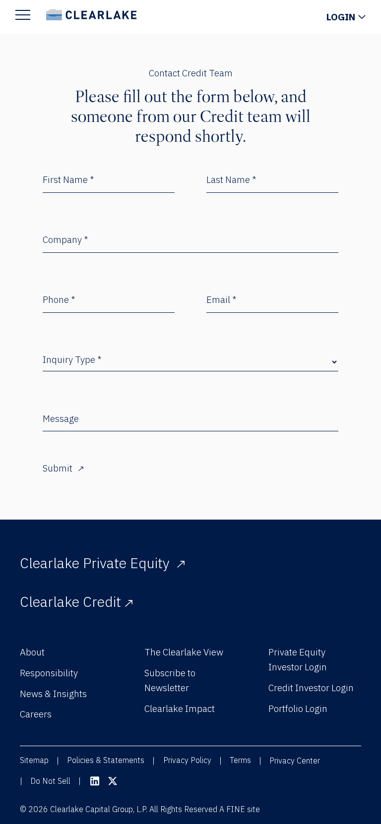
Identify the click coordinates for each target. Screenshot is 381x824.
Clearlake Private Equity (96, 562)
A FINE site (239, 809)
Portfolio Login (297, 708)
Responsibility (49, 673)
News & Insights (53, 694)
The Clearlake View (183, 652)
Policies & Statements (105, 760)
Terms (240, 760)
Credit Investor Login (311, 688)
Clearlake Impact (179, 708)
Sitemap (34, 760)
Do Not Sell (50, 781)
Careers (36, 714)
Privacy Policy (187, 760)
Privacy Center (294, 761)
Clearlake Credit (70, 601)
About (32, 652)
